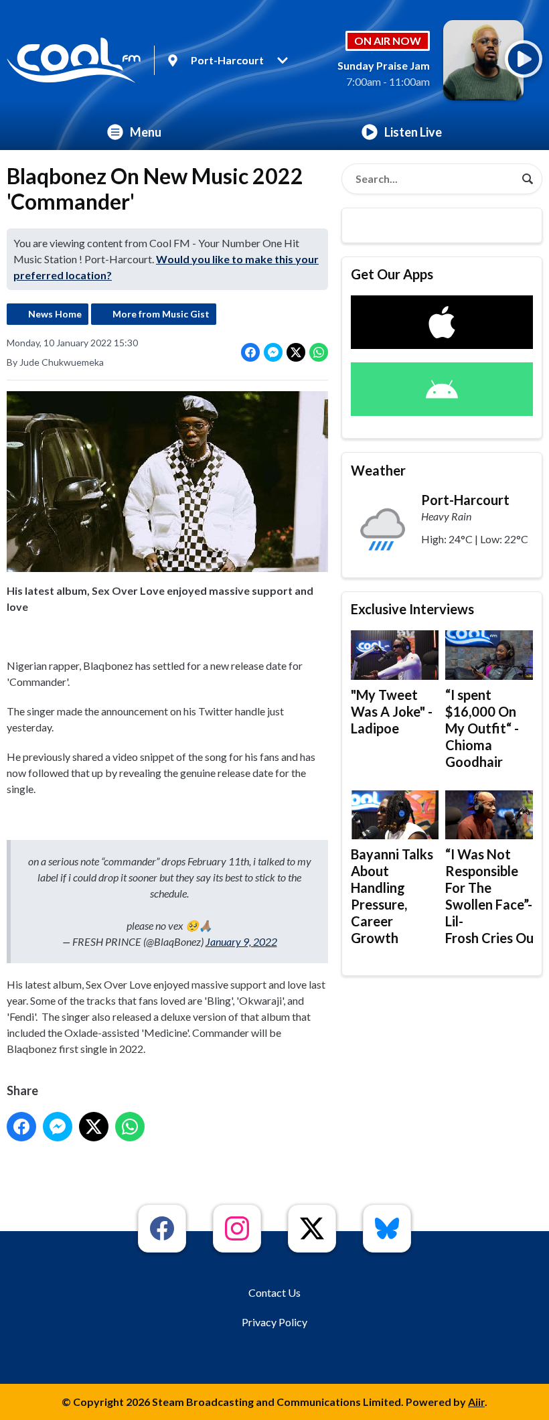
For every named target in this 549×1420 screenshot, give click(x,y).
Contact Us (274, 1292)
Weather (378, 470)
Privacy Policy (274, 1322)
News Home (55, 314)
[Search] (528, 179)
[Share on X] (296, 352)
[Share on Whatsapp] (318, 352)
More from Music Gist (161, 314)
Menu (145, 132)
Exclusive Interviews (412, 609)
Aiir (476, 1401)
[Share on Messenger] (273, 352)
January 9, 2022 (241, 941)
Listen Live (413, 132)
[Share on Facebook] (250, 352)
